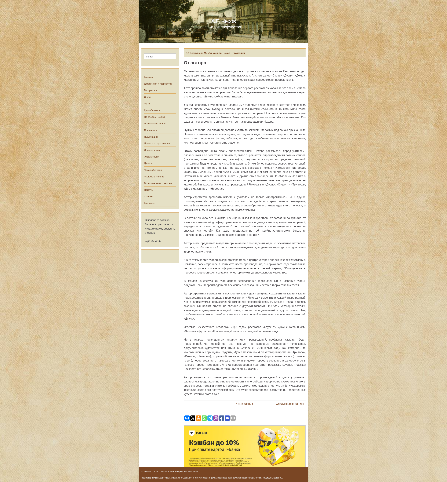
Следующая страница (290, 403)
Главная (148, 76)
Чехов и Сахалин (153, 169)
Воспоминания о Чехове (158, 183)
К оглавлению (245, 403)
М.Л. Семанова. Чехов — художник (224, 52)
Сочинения (150, 130)
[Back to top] (439, 474)
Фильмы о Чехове (154, 176)
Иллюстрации (152, 149)
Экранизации (151, 156)
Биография (150, 90)
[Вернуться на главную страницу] (223, 21)
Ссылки (148, 196)
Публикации (151, 136)
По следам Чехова (154, 116)
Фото (147, 103)
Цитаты (148, 163)
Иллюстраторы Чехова (157, 143)
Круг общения (152, 110)
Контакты (149, 203)
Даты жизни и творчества (158, 83)
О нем (147, 96)
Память (148, 189)
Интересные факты (155, 123)
